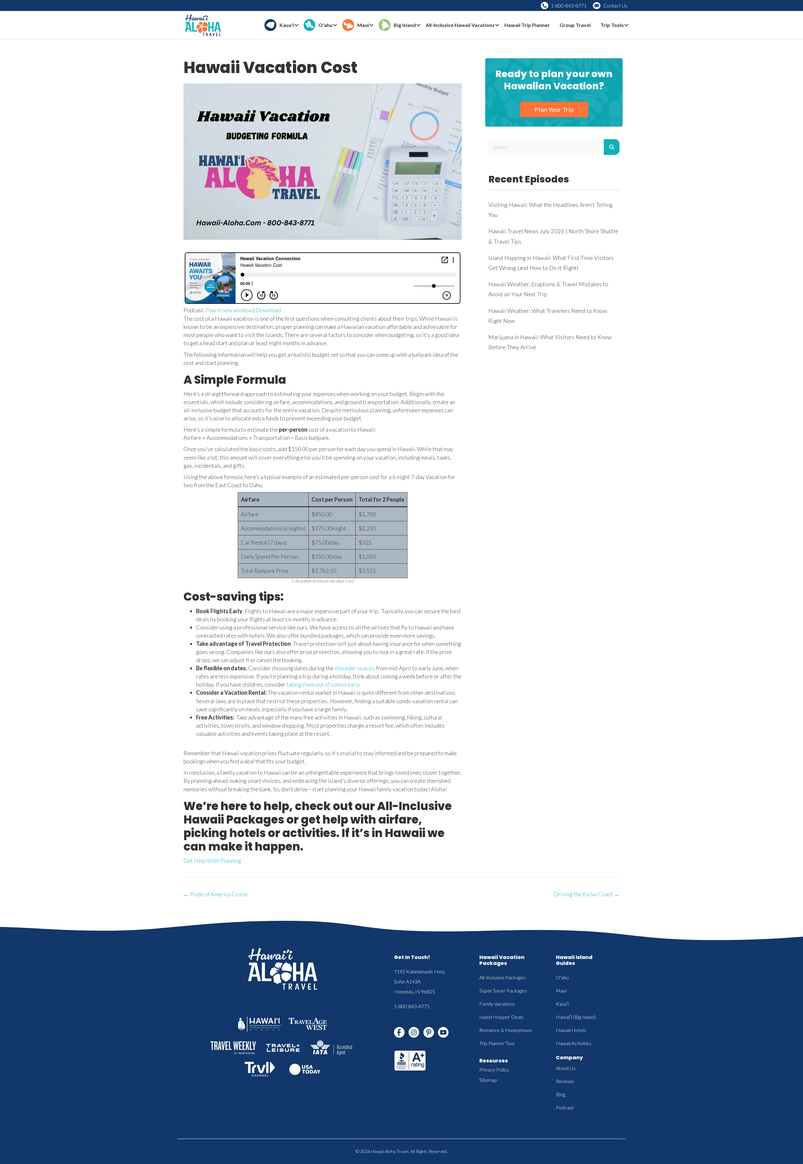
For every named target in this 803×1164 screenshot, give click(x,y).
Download (268, 310)
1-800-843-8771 (569, 5)
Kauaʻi (562, 1004)
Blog (560, 1094)
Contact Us (615, 5)
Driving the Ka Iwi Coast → (587, 894)
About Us (566, 1068)
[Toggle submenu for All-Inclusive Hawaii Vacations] (497, 25)
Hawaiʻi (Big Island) (576, 1017)
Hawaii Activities (573, 1043)
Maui (561, 990)
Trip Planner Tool (496, 1043)
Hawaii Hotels (571, 1030)
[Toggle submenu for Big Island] (418, 25)
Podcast (565, 1107)
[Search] (612, 147)
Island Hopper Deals (501, 1017)
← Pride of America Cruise (215, 894)
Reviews (565, 1081)
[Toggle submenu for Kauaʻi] (296, 25)
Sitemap (488, 1080)
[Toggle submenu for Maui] (371, 25)
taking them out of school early (322, 684)
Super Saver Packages (503, 990)
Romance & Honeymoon (505, 1030)
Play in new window (228, 310)
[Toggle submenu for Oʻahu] (335, 25)
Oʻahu (562, 977)
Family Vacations (497, 1004)
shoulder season (354, 668)
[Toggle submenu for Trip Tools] (626, 25)
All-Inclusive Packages (502, 977)
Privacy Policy (494, 1069)
